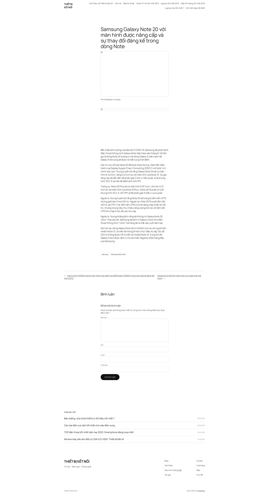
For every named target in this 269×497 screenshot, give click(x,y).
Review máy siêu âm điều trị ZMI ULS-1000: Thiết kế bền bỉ (94, 439)
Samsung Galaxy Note (118, 254)
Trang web (104, 365)
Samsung (105, 254)
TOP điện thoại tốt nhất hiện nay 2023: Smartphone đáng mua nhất (99, 432)
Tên (102, 345)
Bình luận (104, 317)
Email (103, 355)
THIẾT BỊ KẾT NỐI (68, 6)
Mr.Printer (109, 99)
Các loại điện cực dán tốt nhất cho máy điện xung (89, 425)
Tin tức (118, 99)
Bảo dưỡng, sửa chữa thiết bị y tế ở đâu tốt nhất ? (89, 418)
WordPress (201, 491)
